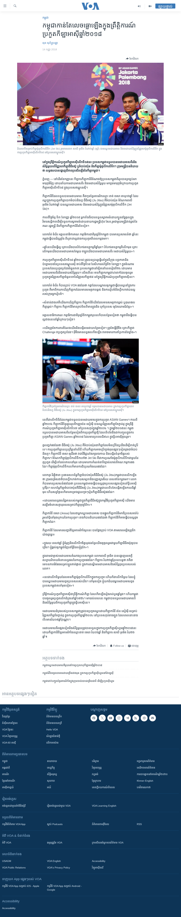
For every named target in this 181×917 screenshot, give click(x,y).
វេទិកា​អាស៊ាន (52, 742)
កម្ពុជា (45, 17)
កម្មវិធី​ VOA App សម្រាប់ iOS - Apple (20, 886)
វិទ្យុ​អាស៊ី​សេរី (97, 867)
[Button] (132, 59)
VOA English (54, 861)
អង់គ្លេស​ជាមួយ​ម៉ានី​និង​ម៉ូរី (13, 805)
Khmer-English (145, 780)
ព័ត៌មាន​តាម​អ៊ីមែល (100, 824)
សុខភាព (51, 780)
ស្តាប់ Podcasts (55, 824)
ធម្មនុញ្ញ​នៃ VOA (54, 842)
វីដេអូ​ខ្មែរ (6, 716)
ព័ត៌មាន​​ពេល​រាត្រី (54, 723)
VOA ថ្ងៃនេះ (7, 729)
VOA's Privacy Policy (58, 867)
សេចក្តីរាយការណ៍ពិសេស (103, 787)
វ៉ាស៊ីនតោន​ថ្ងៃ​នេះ (10, 723)
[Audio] (139, 6)
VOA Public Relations (14, 867)
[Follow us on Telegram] (127, 718)
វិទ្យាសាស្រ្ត (97, 767)
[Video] (150, 6)
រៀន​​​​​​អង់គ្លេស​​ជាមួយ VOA (59, 805)
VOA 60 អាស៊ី (9, 742)
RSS (139, 824)
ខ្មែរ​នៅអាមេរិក (8, 780)
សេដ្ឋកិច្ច (51, 767)
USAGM (6, 861)
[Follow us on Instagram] (119, 718)
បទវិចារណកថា (144, 787)
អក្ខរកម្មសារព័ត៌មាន (146, 761)
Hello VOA (52, 729)
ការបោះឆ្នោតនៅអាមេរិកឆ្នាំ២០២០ (152, 774)
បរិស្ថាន (95, 761)
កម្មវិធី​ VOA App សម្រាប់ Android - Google (64, 888)
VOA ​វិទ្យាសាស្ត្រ (9, 736)
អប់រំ (49, 787)
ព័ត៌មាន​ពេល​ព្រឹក (54, 716)
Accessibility (98, 861)
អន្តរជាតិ (6, 767)
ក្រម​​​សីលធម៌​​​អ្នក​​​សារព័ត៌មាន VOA (107, 842)
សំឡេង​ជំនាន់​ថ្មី (53, 736)
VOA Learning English (104, 805)
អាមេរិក (5, 774)
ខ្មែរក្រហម (96, 780)
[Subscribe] (152, 718)
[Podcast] (144, 718)
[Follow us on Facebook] (93, 718)
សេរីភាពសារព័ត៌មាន (146, 767)
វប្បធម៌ (95, 774)
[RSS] (135, 718)
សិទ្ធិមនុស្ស (52, 774)
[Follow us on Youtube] (110, 718)
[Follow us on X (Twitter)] (102, 718)
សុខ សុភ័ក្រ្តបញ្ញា (50, 42)
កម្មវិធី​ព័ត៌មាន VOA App (13, 824)
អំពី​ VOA (6, 842)
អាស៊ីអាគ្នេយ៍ (8, 787)
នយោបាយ (52, 761)
